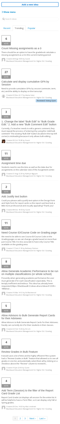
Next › (32, 418)
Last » (42, 418)
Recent (6, 28)
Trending (19, 28)
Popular (31, 28)
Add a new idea (30, 4)
